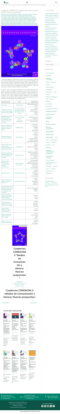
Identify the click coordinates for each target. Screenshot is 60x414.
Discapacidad (32, 17)
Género (24, 19)
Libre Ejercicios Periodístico (49, 118)
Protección (48, 147)
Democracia (53, 82)
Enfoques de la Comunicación (51, 96)
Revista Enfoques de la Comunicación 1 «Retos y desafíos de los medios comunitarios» (15, 325)
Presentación (4, 105)
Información (48, 101)
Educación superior (27, 18)
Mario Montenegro (19, 137)
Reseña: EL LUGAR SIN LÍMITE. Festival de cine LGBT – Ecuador (6, 216)
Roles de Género (4, 24)
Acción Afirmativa (4, 14)
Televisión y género (6, 173)
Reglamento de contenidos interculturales (25, 23)
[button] (27, 2)
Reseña (35, 23)
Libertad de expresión (51, 111)
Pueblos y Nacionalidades (11, 23)
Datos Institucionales (25, 411)
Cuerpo (9, 17)
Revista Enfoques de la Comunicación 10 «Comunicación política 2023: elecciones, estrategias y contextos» (23, 363)
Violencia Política (49, 173)
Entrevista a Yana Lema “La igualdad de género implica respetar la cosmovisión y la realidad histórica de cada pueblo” (7, 189)
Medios (20, 20)
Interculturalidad (12, 20)
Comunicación (49, 75)
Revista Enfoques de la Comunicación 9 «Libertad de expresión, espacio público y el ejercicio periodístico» (6, 363)
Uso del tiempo (25, 24)
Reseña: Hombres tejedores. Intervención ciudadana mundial (6, 210)
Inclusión (6, 20)
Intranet (38, 411)
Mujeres (34, 20)
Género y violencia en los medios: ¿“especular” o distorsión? (7, 181)
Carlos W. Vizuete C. (19, 163)
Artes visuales (25, 14)
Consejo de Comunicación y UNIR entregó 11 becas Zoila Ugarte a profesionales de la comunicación (52, 15)
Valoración (31, 24)
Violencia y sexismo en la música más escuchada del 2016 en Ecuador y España (7, 111)
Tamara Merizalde (19, 105)
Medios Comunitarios (51, 124)
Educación (21, 18)
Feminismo (20, 19)
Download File (19, 284)
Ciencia (30, 14)
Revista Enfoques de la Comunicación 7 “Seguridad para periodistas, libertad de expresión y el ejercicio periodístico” (6, 326)
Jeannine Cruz (49, 106)
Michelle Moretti (19, 146)
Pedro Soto (19, 120)
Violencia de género (49, 171)
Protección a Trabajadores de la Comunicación (50, 152)
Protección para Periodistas (49, 157)
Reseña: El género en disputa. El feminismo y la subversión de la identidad (7, 204)
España (8, 19)
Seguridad (55, 166)
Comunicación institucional (21, 15)
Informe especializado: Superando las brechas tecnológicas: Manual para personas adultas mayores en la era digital (51, 22)
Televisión (20, 24)
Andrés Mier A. (20, 164)
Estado (47, 99)
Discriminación (4, 18)
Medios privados (49, 134)
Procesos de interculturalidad (16, 22)
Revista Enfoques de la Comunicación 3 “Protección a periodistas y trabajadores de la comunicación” (23, 326)
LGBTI (17, 20)
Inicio (2, 4)
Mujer (56, 137)
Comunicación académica (10, 15)
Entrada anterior (5, 302)
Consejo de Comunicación (49, 79)
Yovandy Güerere (19, 121)
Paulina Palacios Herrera (19, 181)
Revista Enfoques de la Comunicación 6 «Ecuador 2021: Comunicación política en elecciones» (32, 325)
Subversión (15, 24)
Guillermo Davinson (20, 155)
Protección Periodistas (50, 160)
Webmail (33, 411)
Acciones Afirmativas (13, 14)
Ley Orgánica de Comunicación (52, 108)
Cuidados (13, 17)
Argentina (20, 14)
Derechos (48, 84)
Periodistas (48, 144)
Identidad (29, 19)
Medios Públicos (49, 137)
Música (2, 22)
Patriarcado (7, 22)
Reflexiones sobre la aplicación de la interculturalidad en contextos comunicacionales (6, 164)
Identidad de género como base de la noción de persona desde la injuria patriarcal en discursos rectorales (7, 119)
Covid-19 (47, 82)
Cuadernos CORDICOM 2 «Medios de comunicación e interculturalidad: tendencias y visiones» (32, 362)
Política (53, 144)
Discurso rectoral (11, 18)
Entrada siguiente (34, 302)
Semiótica (10, 24)
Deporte (17, 17)
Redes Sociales (49, 166)
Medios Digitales (49, 131)
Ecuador (16, 18)
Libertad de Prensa (50, 114)
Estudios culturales (14, 19)
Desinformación (49, 89)
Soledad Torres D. (19, 127)
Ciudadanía (34, 14)
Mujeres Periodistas (54, 139)
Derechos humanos (50, 87)
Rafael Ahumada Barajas (19, 173)
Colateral (3, 15)
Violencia (36, 24)
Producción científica (26, 22)
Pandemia (47, 142)
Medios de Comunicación (27, 20)
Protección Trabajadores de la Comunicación (51, 163)
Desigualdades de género (24, 17)
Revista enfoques (7, 4)
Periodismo (54, 142)
